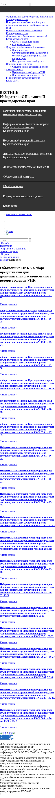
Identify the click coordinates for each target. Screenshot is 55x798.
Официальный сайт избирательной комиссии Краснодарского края (24, 112)
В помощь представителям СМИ (29, 75)
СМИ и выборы (14, 69)
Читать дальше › (8, 304)
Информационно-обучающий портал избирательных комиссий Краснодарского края (28, 25)
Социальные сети (21, 44)
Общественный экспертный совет (30, 66)
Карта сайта (12, 80)
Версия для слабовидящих (9, 255)
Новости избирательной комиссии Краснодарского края (24, 32)
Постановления (20, 50)
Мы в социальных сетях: (19, 214)
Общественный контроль (19, 64)
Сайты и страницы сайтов (26, 41)
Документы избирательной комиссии (25, 47)
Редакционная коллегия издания (23, 78)
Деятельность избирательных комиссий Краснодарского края (26, 37)
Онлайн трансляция (6, 244)
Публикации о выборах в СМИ (28, 72)
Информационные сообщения (28, 61)
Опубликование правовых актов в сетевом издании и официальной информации (30, 55)
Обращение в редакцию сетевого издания (13, 250)
